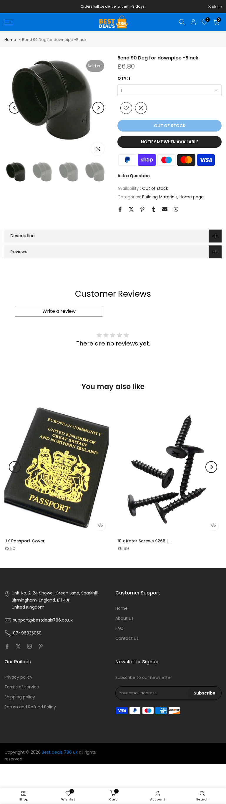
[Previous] (15, 108)
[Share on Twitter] (131, 209)
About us (124, 618)
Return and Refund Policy (30, 707)
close (12, 7)
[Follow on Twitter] (18, 646)
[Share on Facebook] (120, 209)
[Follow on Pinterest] (40, 646)
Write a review (59, 311)
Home (10, 39)
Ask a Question (133, 176)
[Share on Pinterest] (142, 209)
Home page (192, 197)
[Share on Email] (164, 209)
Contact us (127, 638)
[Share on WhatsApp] (176, 209)
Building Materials (159, 197)
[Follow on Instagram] (29, 646)
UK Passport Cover (24, 541)
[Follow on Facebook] (7, 646)
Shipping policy (19, 697)
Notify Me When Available (169, 142)
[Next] (98, 108)
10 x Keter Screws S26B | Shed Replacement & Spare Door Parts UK (143, 541)
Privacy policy (18, 677)
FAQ (119, 628)
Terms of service (21, 687)
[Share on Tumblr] (153, 209)
